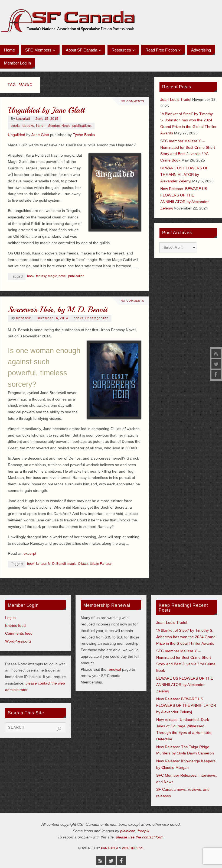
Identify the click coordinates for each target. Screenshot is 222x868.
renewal (114, 669)
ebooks (28, 126)
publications (82, 126)
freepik (143, 831)
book (30, 276)
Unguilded (16, 135)
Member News (58, 126)
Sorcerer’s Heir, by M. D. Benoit (57, 309)
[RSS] (216, 353)
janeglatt (23, 119)
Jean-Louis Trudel (175, 99)
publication (76, 276)
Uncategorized (97, 318)
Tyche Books (84, 135)
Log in (10, 617)
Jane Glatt (40, 135)
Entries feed (15, 625)
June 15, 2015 (46, 119)
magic (52, 276)
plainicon (127, 831)
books (16, 126)
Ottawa (83, 564)
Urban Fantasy (101, 564)
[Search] (59, 729)
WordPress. (133, 848)
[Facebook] (216, 374)
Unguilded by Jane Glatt (46, 110)
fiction (41, 126)
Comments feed (18, 633)
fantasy (41, 276)
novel (62, 276)
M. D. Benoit (57, 564)
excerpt (30, 553)
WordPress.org (18, 641)
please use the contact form (140, 837)
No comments (132, 101)
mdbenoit (23, 318)
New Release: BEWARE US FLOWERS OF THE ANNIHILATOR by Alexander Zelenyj (186, 705)
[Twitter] (216, 364)
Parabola (109, 848)
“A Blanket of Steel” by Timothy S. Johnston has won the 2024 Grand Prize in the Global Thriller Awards (186, 637)
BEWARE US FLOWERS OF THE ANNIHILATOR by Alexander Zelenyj (184, 174)
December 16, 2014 (52, 318)
